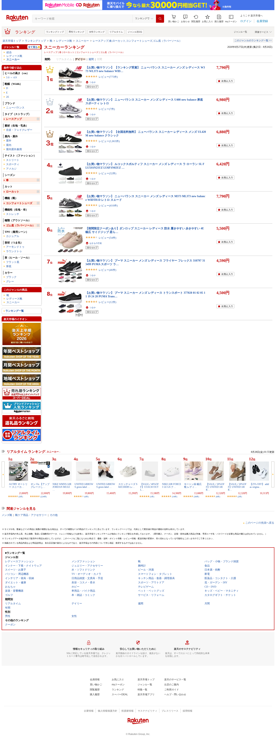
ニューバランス (15, 107)
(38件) (196, 496)
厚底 (8, 266)
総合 (9, 52)
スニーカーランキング (64, 47)
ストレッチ (12, 214)
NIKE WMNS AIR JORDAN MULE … (62, 487)
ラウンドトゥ (14, 251)
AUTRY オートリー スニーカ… (18, 485)
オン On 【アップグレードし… (40, 485)
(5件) (21, 496)
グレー (10, 281)
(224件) (43, 496)
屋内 (8, 145)
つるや (93, 82)
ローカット (12, 191)
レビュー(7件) (107, 109)
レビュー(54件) (107, 237)
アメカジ (11, 168)
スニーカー (82, 40)
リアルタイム (116, 32)
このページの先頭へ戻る (259, 522)
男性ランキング (76, 32)
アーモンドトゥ (15, 246)
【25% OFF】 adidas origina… (259, 485)
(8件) (218, 496)
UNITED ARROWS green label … (84, 485)
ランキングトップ (55, 32)
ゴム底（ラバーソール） (20, 225)
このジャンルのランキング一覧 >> (253, 40)
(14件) (174, 496)
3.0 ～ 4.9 (11, 77)
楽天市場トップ (12, 40)
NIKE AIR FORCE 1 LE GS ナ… (171, 485)
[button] (185, 19)
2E (7, 96)
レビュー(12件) (107, 302)
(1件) (152, 496)
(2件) (240, 496)
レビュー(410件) (108, 205)
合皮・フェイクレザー (19, 129)
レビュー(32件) (107, 173)
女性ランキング (97, 32)
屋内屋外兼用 (14, 149)
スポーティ (12, 164)
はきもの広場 (96, 243)
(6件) (86, 496)
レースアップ (14, 118)
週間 (91, 59)
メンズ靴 (7, 515)
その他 (54, 515)
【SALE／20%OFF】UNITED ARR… (215, 487)
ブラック (11, 277)
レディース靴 (64, 40)
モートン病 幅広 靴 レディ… (193, 485)
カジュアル (12, 236)
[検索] (160, 19)
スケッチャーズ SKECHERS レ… (127, 485)
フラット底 (12, 262)
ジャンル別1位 (135, 32)
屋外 (8, 140)
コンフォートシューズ (19, 203)
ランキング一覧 (14, 310)
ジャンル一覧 (240, 32)
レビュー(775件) (108, 76)
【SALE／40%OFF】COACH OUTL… (149, 487)
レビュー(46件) (107, 269)
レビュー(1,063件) (109, 141)
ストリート (12, 160)
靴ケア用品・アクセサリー (31, 515)
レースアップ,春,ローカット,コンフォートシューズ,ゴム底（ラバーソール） (137, 40)
